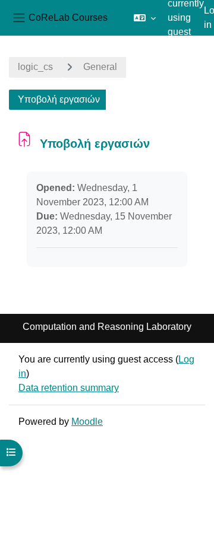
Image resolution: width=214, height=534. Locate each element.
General (100, 67)
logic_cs (35, 67)
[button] (145, 18)
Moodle (87, 422)
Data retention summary (68, 388)
